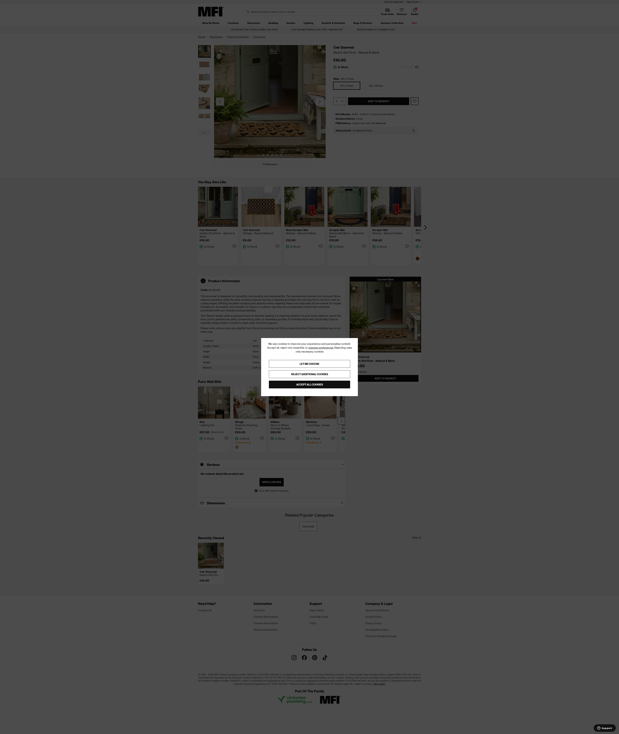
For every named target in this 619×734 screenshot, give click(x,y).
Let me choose (309, 363)
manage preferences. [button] (321, 347)
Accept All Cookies (309, 384)
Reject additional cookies (309, 374)
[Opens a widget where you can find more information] (605, 728)
